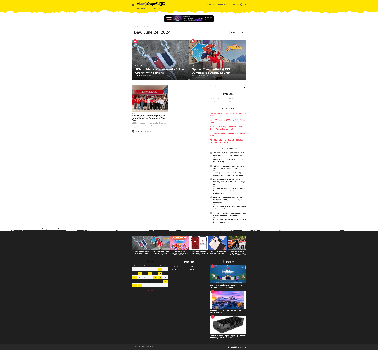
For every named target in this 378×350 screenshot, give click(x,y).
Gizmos (231, 98)
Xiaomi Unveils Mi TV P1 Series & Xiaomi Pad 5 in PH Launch (227, 311)
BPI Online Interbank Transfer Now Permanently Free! (199, 253)
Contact (234, 4)
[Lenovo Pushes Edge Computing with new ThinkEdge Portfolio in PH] (228, 325)
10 (134, 277)
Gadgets (214, 98)
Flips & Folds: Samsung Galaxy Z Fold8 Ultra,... (218, 252)
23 (165, 281)
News (133, 113)
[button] (133, 4)
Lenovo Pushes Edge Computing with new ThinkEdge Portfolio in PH (228, 337)
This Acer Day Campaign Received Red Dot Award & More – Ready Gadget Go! (229, 167)
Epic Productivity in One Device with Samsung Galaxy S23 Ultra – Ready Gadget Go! (229, 181)
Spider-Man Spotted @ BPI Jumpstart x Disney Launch (211, 70)
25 (139, 285)
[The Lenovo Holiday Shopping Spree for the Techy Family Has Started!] (228, 274)
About (211, 4)
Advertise (222, 4)
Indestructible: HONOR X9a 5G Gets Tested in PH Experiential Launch (229, 207)
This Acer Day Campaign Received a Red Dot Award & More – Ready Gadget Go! (228, 154)
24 (134, 285)
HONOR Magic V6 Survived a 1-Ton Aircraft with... (141, 252)
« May (147, 291)
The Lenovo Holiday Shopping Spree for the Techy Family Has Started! (227, 286)
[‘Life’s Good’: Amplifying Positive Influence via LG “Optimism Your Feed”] (150, 98)
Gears (213, 102)
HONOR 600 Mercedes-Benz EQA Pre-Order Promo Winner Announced (237, 253)
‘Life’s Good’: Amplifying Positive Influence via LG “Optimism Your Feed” (149, 118)
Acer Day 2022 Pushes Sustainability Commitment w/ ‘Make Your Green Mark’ (228, 174)
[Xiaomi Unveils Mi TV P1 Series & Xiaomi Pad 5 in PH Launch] (228, 300)
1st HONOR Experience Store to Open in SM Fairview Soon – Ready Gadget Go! (229, 214)
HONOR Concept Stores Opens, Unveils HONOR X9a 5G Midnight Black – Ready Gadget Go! (228, 200)
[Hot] (135, 41)
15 (160, 277)
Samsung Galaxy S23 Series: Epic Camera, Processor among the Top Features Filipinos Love (229, 190)
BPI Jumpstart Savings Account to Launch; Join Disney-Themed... (179, 253)
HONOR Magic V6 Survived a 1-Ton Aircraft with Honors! (159, 70)
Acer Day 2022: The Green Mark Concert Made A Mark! (228, 160)
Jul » (153, 291)
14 (155, 277)
